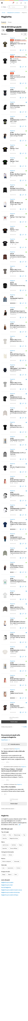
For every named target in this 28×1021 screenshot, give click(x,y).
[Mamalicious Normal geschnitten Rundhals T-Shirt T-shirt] (14, 399)
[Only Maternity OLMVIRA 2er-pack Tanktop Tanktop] (14, 637)
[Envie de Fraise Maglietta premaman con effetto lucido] (14, 313)
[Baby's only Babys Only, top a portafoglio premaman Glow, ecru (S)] (14, 413)
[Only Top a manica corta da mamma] (14, 77)
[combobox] (3, 30)
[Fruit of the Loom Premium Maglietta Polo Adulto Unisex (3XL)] (14, 524)
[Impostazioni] (13, 3)
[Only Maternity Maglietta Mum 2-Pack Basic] (14, 107)
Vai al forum (4, 740)
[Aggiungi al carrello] (25, 50)
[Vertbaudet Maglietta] (14, 299)
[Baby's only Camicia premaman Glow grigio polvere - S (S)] (14, 384)
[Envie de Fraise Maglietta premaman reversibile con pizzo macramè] (14, 481)
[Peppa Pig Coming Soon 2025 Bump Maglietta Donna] (14, 582)
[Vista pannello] (21, 34)
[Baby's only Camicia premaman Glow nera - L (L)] (14, 427)
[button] (26, 38)
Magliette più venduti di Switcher (10, 892)
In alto (25, 727)
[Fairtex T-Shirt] (14, 149)
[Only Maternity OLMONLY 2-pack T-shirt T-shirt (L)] (14, 510)
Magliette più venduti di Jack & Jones (11, 890)
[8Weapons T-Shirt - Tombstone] (14, 61)
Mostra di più (14, 722)
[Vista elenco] (25, 34)
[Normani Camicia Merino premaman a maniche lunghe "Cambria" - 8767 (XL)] (14, 190)
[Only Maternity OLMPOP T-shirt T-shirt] (14, 121)
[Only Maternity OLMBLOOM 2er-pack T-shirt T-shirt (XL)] (14, 496)
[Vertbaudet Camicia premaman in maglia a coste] (14, 539)
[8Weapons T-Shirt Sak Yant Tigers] (14, 44)
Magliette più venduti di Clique (9, 895)
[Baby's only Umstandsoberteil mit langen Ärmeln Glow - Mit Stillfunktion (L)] (14, 286)
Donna (3, 12)
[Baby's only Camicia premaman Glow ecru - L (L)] (14, 341)
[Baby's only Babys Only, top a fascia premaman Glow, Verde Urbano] (14, 553)
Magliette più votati (7, 885)
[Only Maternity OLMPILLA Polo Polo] (14, 454)
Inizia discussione (15, 744)
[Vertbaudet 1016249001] (14, 441)
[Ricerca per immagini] (25, 7)
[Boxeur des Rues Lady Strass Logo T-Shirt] (14, 204)
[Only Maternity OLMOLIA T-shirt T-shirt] (14, 652)
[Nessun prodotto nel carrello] (25, 3)
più (19, 824)
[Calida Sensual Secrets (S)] (14, 694)
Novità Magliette (6, 887)
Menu (4, 7)
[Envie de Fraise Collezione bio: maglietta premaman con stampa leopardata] (14, 327)
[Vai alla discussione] (14, 755)
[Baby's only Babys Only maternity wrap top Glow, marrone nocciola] (14, 609)
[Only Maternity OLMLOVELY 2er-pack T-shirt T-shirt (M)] (14, 707)
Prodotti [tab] (3, 22)
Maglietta (12, 38)
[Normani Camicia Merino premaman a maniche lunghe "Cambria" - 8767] (14, 257)
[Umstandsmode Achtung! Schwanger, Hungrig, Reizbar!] (14, 93)
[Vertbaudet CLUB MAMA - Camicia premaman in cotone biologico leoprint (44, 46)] (14, 666)
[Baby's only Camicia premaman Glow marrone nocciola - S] (14, 271)
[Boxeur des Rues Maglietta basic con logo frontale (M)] (14, 176)
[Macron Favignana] (14, 595)
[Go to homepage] (2, 3)
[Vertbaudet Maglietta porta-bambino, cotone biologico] (14, 567)
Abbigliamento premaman (13, 12)
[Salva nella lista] (23, 50)
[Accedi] (17, 3)
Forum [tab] (10, 22)
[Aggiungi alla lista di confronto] (20, 50)
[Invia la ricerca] (10, 7)
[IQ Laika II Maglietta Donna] (14, 468)
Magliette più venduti (7, 882)
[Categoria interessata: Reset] (12, 30)
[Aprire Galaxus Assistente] (21, 3)
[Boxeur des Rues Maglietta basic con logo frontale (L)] (14, 136)
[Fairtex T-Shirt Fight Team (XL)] (14, 218)
